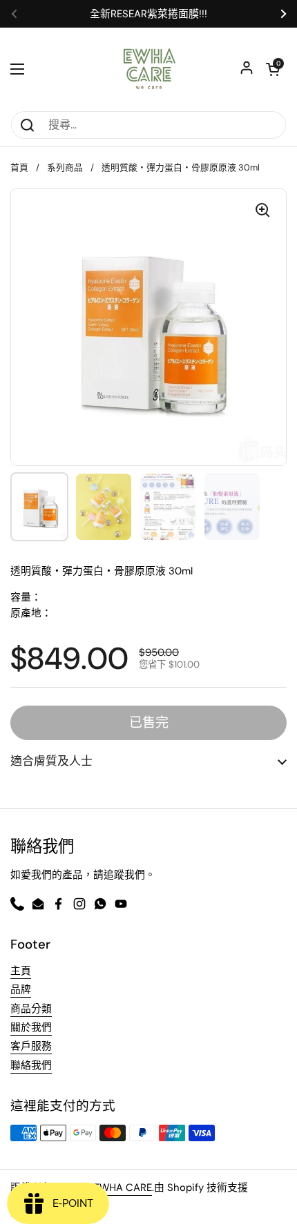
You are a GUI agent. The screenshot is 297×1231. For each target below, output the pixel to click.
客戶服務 (31, 1046)
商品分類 (31, 1009)
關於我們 (31, 1027)
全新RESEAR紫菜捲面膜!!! (148, 14)
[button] (148, 761)
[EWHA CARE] (149, 69)
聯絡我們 (31, 1065)
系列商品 (65, 167)
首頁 (19, 167)
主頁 (20, 971)
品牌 (20, 989)
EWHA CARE (123, 1187)
